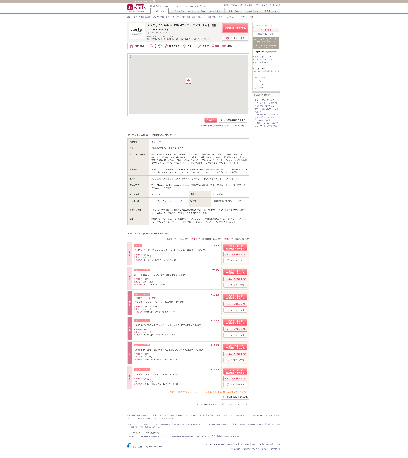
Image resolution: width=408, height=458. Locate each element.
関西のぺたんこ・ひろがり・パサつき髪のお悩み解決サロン (182, 424)
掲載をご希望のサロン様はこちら (266, 444)
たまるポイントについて (264, 56)
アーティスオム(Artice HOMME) (235, 17)
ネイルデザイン (261, 88)
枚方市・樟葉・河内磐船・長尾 (176, 415)
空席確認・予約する (235, 27)
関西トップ (175, 17)
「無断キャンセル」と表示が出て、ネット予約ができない (266, 124)
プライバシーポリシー (260, 449)
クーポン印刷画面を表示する (232, 120)
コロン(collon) (195, 436)
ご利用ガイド (275, 449)
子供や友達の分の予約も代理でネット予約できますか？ (266, 115)
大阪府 (193, 415)
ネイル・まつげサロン (196, 11)
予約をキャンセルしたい (264, 120)
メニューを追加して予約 (236, 254)
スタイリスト (260, 78)
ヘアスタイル (178, 11)
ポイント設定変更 (262, 62)
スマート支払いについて (264, 100)
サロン (257, 74)
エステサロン (253, 11)
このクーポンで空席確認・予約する (235, 247)
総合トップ (131, 17)
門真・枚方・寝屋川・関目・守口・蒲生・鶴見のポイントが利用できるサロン (235, 424)
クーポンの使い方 (240, 126)
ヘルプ (277, 5)
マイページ (266, 5)
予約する (211, 120)
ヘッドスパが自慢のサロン (163, 418)
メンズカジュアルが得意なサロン (236, 415)
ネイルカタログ (215, 11)
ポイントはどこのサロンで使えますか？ (266, 110)
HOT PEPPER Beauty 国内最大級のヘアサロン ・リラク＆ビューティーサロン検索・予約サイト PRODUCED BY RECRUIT (137, 8)
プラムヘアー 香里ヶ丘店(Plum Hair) (215, 436)
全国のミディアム (133, 424)
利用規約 (246, 449)
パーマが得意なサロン (142, 418)
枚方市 (202, 415)
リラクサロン (234, 11)
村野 (218, 415)
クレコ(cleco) (234, 436)
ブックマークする (237, 38)
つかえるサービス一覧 (263, 59)
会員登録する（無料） (266, 34)
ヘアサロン (159, 11)
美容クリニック (271, 11)
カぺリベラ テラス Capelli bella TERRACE (173, 436)
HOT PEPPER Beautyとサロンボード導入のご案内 (227, 444)
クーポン (258, 81)
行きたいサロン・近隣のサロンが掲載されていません (266, 104)
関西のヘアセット (150, 424)
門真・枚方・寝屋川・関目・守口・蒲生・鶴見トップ (201, 17)
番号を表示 (156, 142)
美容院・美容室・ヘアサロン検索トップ (240, 5)
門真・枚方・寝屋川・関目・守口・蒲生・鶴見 (144, 415)
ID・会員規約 (235, 449)
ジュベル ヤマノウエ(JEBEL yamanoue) (142, 436)
